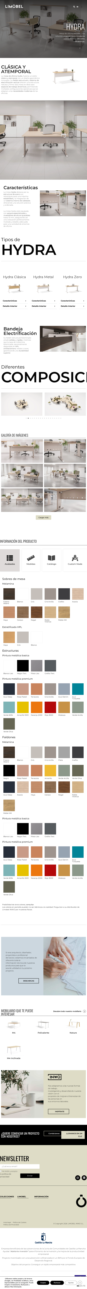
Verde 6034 (8, 715)
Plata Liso (35, 673)
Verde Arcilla (77, 715)
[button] (74, 6)
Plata (60, 760)
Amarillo (48, 778)
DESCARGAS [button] (28, 981)
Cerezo (20, 620)
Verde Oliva (8, 731)
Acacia (75, 602)
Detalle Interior (10, 306)
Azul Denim (63, 697)
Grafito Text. (50, 673)
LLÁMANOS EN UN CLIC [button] (74, 1134)
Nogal (33, 620)
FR (84, 1286)
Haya (5, 620)
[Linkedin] (84, 1177)
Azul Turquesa (76, 698)
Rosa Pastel (22, 697)
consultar (30, 904)
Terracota (35, 697)
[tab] (10, 560)
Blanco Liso (8, 673)
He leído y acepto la (8, 1174)
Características (10, 301)
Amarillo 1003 (22, 715)
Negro (6, 778)
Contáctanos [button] (54, 1133)
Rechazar (57, 1283)
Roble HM (62, 620)
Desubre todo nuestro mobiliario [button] (67, 1011)
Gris (32, 602)
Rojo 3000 (49, 715)
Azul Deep (7, 697)
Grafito (61, 602)
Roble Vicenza (48, 621)
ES (78, 1286)
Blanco (20, 602)
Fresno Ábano (6, 602)
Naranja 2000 (36, 715)
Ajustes (71, 1283)
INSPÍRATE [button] (59, 1111)
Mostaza (61, 715)
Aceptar (43, 1283)
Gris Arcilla (49, 602)
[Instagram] (77, 1177)
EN (81, 1286)
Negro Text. (22, 673)
